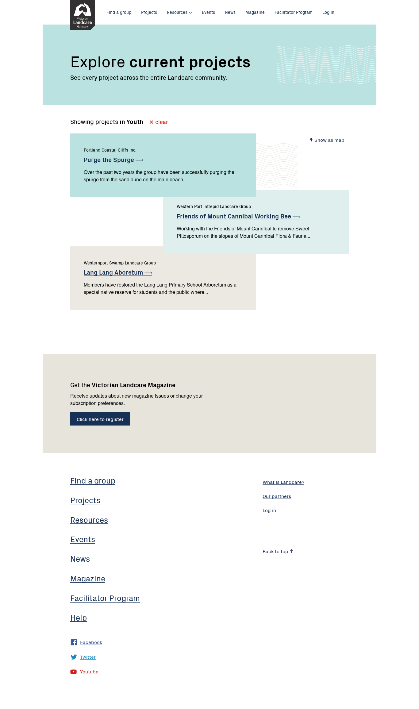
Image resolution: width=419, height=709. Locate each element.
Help (78, 617)
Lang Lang (114, 272)
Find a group (118, 12)
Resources (177, 12)
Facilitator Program (294, 12)
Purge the (110, 159)
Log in (328, 12)
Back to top (276, 551)
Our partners (277, 495)
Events (208, 12)
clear (161, 122)
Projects (149, 12)
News (230, 12)
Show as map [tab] (328, 139)
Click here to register (100, 418)
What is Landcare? (283, 481)
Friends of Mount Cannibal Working (235, 215)
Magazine (255, 12)
